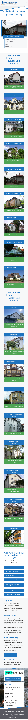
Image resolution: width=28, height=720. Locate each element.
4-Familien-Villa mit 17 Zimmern (14, 210)
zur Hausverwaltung (10, 655)
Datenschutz (17, 717)
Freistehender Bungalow (14, 186)
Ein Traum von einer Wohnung (14, 234)
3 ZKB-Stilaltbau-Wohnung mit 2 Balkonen (14, 111)
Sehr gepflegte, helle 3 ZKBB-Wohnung (14, 545)
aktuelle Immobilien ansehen (13, 678)
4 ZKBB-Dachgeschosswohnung (14, 433)
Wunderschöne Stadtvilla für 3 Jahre (14, 406)
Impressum (10, 717)
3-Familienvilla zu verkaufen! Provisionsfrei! (14, 136)
